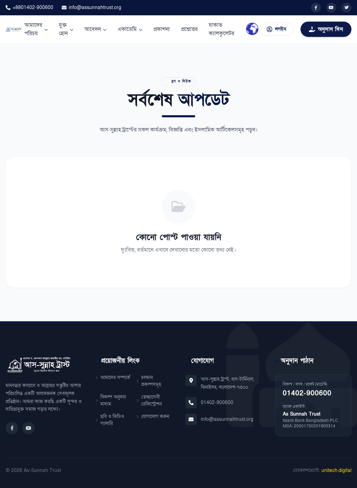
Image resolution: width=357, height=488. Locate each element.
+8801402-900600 (33, 7)
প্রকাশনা (161, 29)
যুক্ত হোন (63, 29)
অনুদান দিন (330, 29)
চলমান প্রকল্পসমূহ (151, 381)
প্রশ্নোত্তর (189, 29)
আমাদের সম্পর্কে (115, 377)
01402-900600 (217, 402)
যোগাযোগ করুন (155, 416)
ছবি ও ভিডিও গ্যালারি (112, 420)
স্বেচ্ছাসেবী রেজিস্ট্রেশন (151, 400)
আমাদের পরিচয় (33, 29)
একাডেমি (127, 29)
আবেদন (92, 29)
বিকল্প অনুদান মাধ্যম (113, 400)
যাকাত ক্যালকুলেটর (221, 29)
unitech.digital (336, 470)
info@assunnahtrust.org (95, 7)
